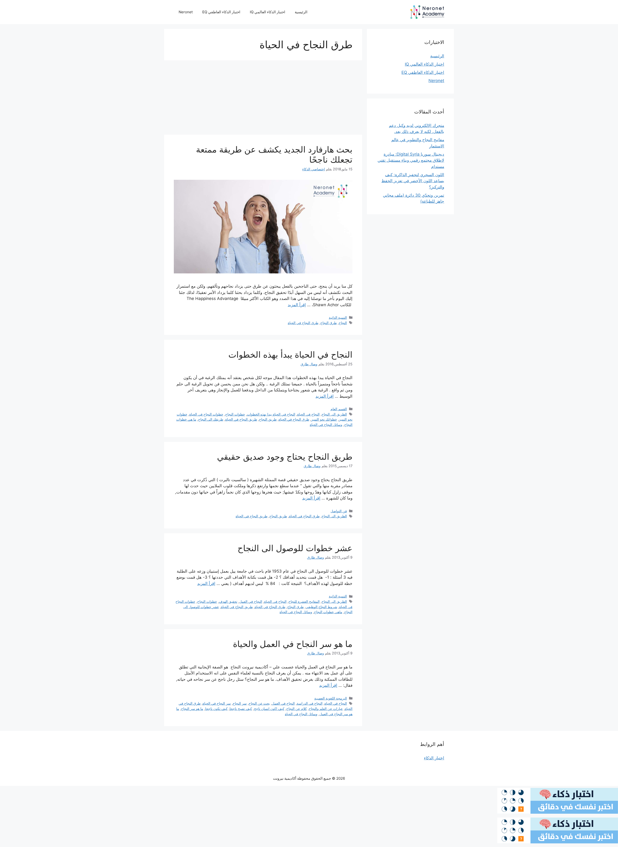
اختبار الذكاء (434, 758)
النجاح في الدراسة (310, 703)
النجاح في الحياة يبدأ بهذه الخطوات (290, 354)
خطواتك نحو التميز (324, 419)
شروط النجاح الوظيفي (321, 607)
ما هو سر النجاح (192, 709)
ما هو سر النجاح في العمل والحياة (292, 644)
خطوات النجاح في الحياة (206, 414)
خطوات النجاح (235, 414)
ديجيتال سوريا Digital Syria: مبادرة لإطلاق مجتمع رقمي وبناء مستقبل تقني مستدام (411, 160)
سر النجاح (240, 703)
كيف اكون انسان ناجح (269, 709)
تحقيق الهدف (228, 601)
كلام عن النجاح (296, 709)
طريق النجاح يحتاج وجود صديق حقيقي (284, 456)
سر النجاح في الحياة (217, 703)
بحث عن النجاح (259, 703)
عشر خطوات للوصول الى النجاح (295, 548)
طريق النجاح (268, 419)
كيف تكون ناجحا (216, 709)
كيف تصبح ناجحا (241, 709)
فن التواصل (338, 511)
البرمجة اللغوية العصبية (330, 698)
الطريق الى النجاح (334, 414)
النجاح (343, 323)
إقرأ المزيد (297, 304)
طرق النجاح (328, 323)
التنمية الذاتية (338, 317)
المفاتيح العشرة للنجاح (304, 601)
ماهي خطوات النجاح (328, 612)
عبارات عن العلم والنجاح (326, 709)
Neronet (186, 12)
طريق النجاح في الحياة (241, 419)
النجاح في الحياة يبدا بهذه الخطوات (271, 414)
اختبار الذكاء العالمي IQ (267, 12)
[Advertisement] (263, 99)
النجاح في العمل (250, 601)
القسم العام (338, 409)
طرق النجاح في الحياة (303, 323)
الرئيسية (301, 12)
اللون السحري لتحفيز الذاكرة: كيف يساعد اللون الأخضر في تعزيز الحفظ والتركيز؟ (412, 180)
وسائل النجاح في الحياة (326, 425)
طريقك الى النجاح (210, 419)
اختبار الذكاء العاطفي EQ (221, 12)
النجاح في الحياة (308, 414)
